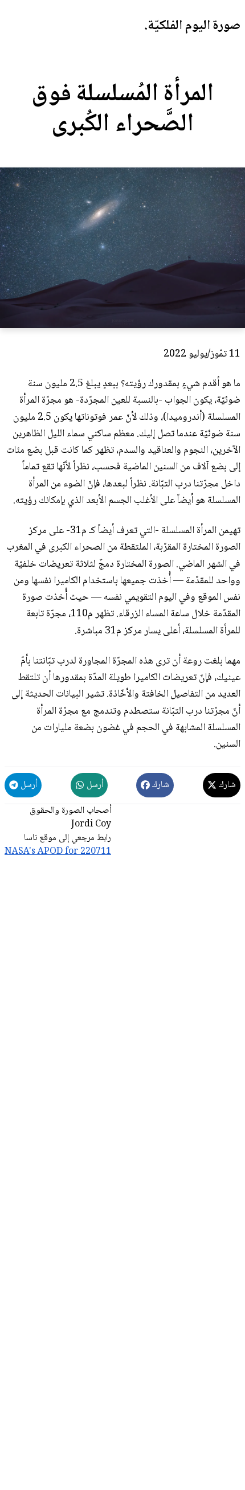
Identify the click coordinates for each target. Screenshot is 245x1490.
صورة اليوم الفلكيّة (194, 26)
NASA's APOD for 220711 (58, 851)
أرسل (93, 785)
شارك (226, 785)
